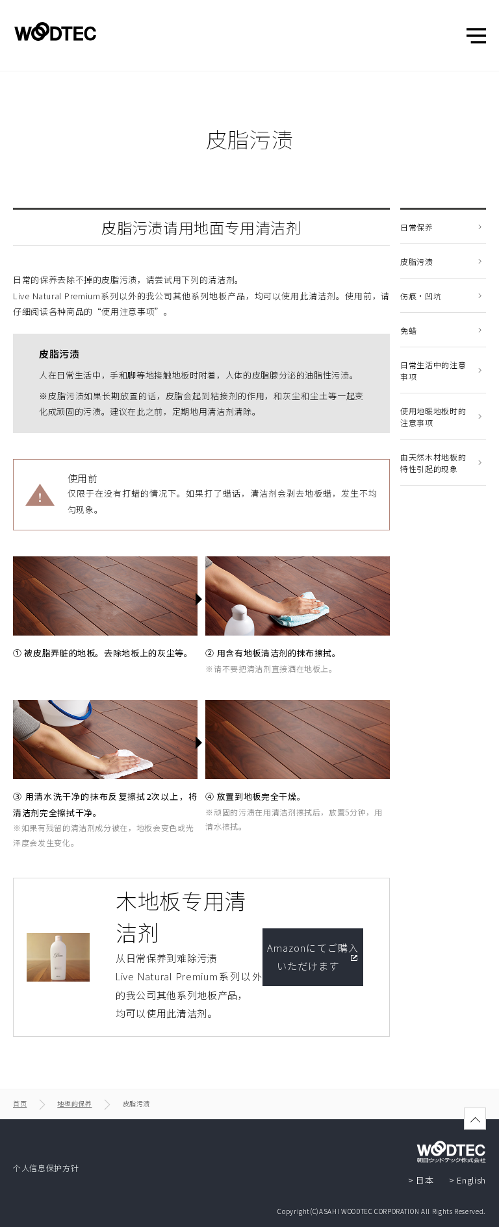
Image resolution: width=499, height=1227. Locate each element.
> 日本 (421, 1180)
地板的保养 (74, 1103)
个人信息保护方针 (46, 1167)
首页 (20, 1103)
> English (467, 1180)
